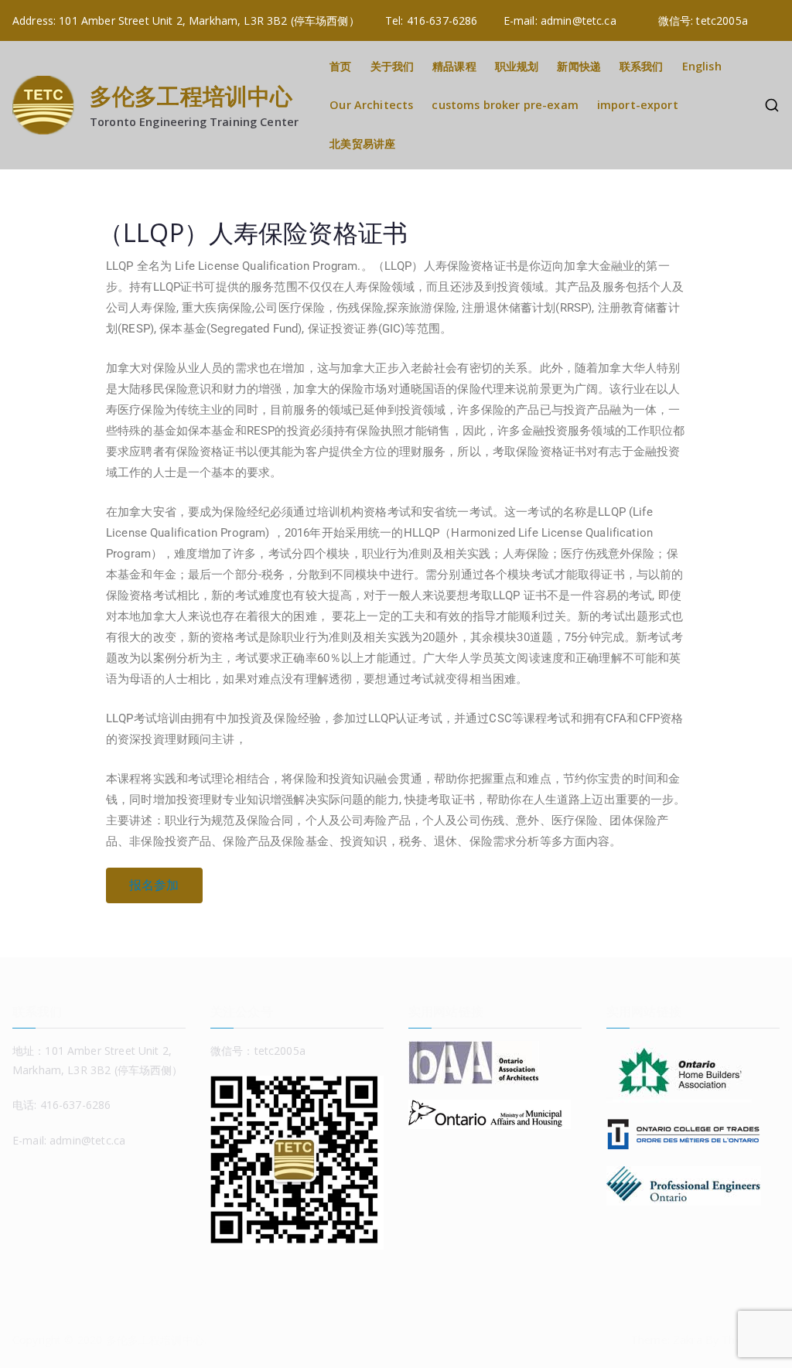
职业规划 (517, 66)
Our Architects (371, 104)
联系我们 (642, 66)
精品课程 (454, 66)
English (702, 66)
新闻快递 (579, 66)
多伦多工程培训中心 (191, 95)
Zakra (687, 1339)
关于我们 (392, 66)
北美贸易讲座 (362, 143)
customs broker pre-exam (505, 104)
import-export (637, 104)
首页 (340, 66)
